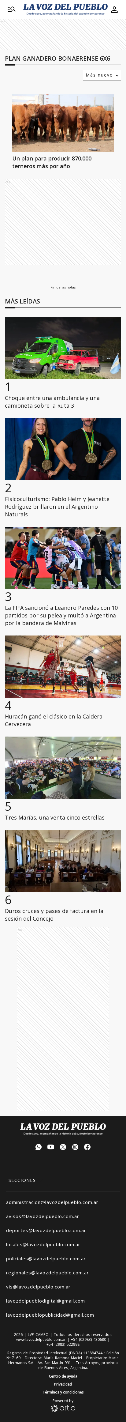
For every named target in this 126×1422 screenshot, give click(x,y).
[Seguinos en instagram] (75, 1148)
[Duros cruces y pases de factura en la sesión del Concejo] (63, 861)
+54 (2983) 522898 (63, 1344)
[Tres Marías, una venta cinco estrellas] (63, 768)
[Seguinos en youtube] (50, 1148)
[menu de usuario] (114, 9)
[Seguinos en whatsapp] (38, 1148)
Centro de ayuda (63, 1376)
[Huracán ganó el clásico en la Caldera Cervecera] (63, 667)
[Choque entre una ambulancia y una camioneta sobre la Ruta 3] (63, 348)
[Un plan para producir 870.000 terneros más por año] (63, 123)
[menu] (11, 9)
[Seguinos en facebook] (87, 1148)
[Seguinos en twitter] (63, 1148)
